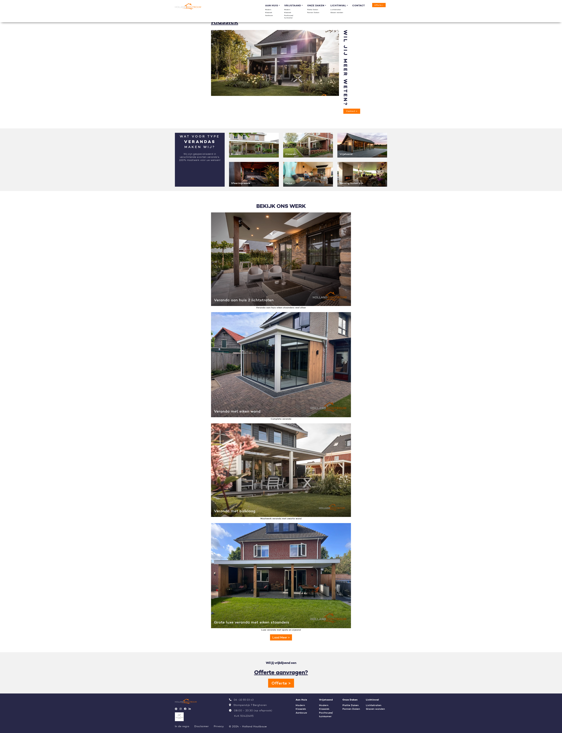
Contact (358, 5)
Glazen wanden (336, 12)
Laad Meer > (281, 637)
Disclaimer (201, 726)
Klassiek (268, 12)
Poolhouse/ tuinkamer (289, 16)
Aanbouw (269, 15)
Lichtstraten (335, 10)
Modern (268, 10)
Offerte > (378, 5)
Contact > (351, 111)
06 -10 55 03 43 (243, 699)
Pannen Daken (313, 12)
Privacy (219, 726)
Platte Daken (312, 10)
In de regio (182, 726)
